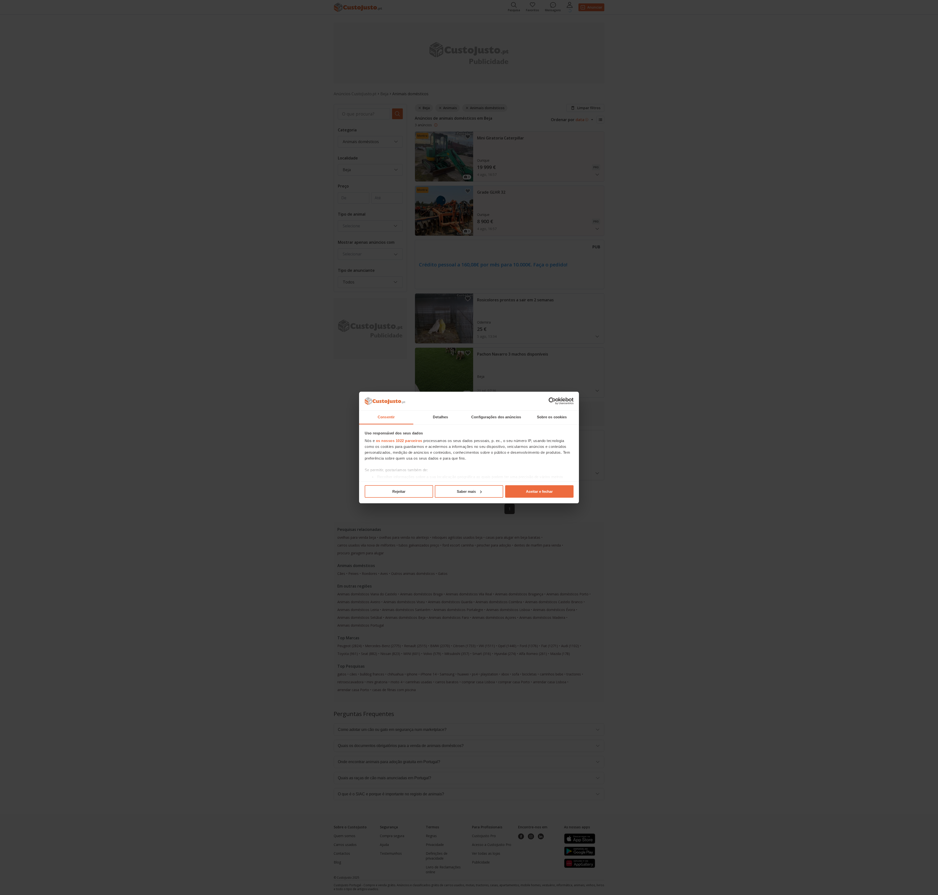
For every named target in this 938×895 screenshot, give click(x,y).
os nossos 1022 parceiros (399, 441)
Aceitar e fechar (539, 491)
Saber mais (466, 491)
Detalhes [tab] (440, 417)
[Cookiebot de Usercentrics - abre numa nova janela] (552, 401)
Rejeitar (398, 491)
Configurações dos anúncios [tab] (496, 417)
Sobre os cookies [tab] (552, 417)
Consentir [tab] (386, 417)
